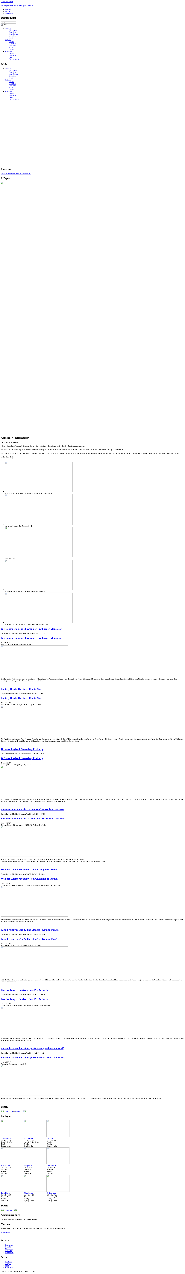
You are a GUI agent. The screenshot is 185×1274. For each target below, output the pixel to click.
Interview (12, 32)
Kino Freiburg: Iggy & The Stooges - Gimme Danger (30, 929)
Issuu (7, 1266)
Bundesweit (30, 6)
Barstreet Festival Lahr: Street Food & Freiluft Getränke (32, 809)
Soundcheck (13, 34)
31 (17, 1111)
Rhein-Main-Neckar (13, 6)
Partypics (12, 45)
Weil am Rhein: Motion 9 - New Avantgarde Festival (29, 869)
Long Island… (29, 1166)
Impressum (9, 1245)
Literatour (12, 36)
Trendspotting (14, 59)
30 (15, 1111)
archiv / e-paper (6, 1232)
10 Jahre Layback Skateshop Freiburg (22, 749)
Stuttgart (23, 6)
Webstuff (12, 53)
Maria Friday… (29, 1193)
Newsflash (13, 30)
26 (8, 1111)
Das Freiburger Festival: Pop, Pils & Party (24, 990)
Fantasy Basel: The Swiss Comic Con (21, 689)
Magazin (8, 28)
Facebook (8, 1262)
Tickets (11, 49)
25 (7, 1111)
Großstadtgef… (52, 1166)
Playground (9, 51)
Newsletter (8, 1251)
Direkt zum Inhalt (7, 2)
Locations (12, 44)
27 (10, 1111)
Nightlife (8, 40)
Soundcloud (9, 1268)
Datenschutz (9, 1253)
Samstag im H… (6, 1138)
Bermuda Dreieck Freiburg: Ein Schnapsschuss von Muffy (33, 1048)
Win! (11, 57)
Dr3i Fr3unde (5, 1166)
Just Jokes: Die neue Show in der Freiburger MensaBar (31, 628)
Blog (11, 38)
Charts (11, 47)
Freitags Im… (51, 1193)
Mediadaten (9, 13)
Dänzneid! (50, 1138)
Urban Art (12, 55)
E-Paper (8, 11)
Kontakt (8, 9)
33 (20, 1111)
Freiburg (4, 6)
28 (12, 1111)
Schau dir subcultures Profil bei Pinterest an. (16, 174)
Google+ (8, 1264)
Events (11, 42)
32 (19, 1111)
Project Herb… (29, 1138)
